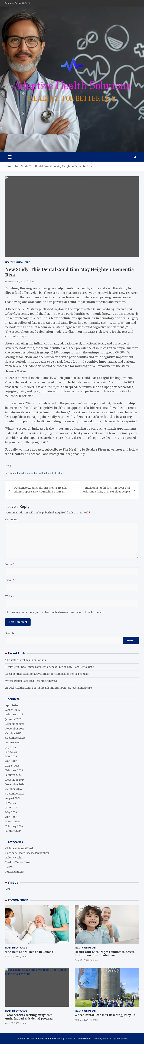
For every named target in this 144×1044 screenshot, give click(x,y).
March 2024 (12, 821)
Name (10, 564)
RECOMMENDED (18, 900)
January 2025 (13, 775)
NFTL (8, 889)
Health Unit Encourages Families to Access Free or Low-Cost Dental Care (49, 667)
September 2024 (15, 793)
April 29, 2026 (82, 960)
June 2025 (11, 751)
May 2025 (11, 756)
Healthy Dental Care (17, 262)
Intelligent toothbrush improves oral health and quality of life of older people (106, 489)
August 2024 (13, 798)
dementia (27, 473)
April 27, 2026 (82, 1019)
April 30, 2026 (12, 956)
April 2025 (11, 761)
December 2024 (15, 779)
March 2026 (12, 710)
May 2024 (11, 812)
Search (9, 633)
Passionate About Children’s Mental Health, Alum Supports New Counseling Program (40, 489)
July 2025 (10, 747)
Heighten (46, 473)
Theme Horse (84, 1038)
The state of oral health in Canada (25, 660)
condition (16, 473)
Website (10, 596)
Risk (54, 473)
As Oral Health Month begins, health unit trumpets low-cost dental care (48, 687)
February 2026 (14, 714)
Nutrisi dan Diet (14, 871)
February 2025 (14, 770)
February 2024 (14, 826)
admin (31, 281)
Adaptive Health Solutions (48, 1038)
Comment (12, 519)
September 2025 (15, 737)
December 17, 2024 (15, 281)
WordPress (122, 1038)
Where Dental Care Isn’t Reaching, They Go (31, 680)
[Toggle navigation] (9, 157)
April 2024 (11, 816)
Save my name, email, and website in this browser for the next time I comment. (57, 612)
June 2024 (11, 807)
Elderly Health (13, 857)
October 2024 (13, 789)
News (8, 867)
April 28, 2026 (12, 1023)
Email (9, 580)
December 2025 (14, 723)
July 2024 (10, 803)
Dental (37, 473)
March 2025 (12, 765)
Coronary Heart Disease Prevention (27, 853)
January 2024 (13, 830)
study (61, 473)
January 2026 (13, 719)
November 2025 (15, 728)
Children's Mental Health (20, 848)
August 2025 (12, 742)
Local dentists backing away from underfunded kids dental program (47, 673)
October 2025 (13, 733)
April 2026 (11, 705)
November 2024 (15, 784)
